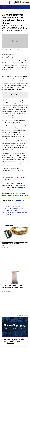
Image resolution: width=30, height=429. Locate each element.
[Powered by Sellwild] (26, 315)
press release (7, 107)
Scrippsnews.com (18, 200)
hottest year (17, 183)
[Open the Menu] (2, 2)
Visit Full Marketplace (23, 225)
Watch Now (25, 2)
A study (4, 76)
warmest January (18, 187)
